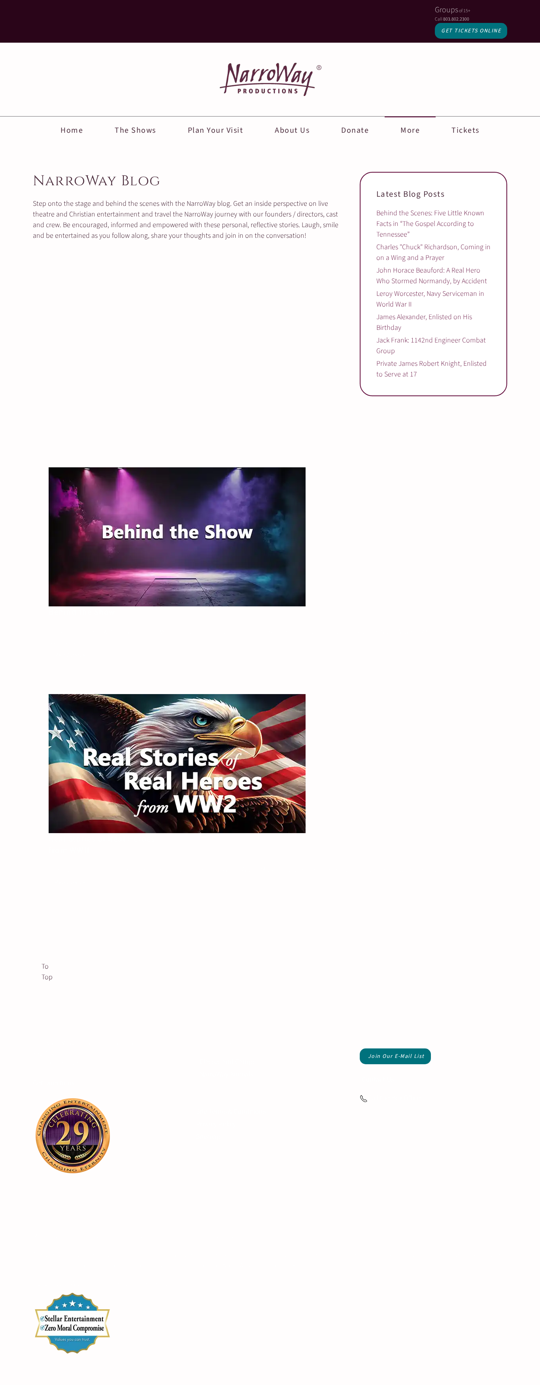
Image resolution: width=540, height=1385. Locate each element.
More (410, 130)
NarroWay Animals (226, 1074)
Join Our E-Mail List (396, 1056)
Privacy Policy (216, 1124)
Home (71, 130)
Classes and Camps (227, 1062)
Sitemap (208, 1137)
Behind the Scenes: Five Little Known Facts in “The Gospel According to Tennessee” (430, 223)
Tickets (465, 130)
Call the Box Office (394, 1098)
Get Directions (53, 1083)
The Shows (135, 130)
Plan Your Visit (216, 130)
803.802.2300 (456, 19)
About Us (292, 130)
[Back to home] (270, 79)
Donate (355, 130)
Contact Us (378, 1079)
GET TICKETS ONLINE (471, 31)
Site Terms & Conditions (231, 1111)
